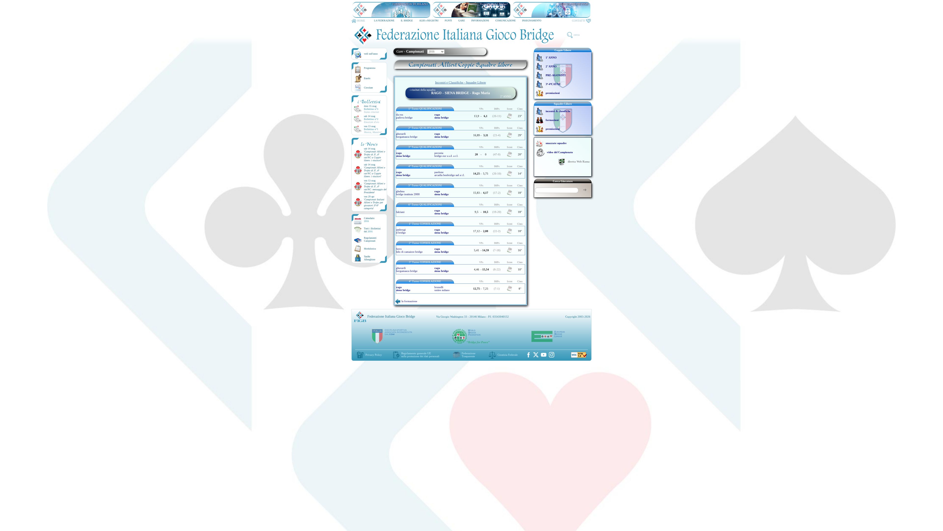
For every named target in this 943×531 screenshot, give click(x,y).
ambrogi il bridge (401, 231)
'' (374, 156)
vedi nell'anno (371, 53)
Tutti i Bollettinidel (372, 230)
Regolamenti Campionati (370, 239)
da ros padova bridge (404, 116)
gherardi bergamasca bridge (406, 135)
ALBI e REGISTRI (428, 20)
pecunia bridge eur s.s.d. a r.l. (446, 154)
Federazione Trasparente (468, 355)
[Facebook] (528, 355)
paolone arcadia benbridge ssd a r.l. (449, 174)
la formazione (409, 301)
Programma (369, 68)
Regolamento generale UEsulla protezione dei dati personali (420, 355)
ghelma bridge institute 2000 (408, 193)
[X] (536, 355)
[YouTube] (544, 355)
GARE (461, 20)
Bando (367, 78)
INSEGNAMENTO (531, 20)
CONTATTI (578, 20)
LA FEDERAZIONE (384, 20)
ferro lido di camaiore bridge (409, 250)
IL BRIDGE (407, 20)
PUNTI (448, 20)
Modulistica (370, 248)
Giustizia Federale (508, 354)
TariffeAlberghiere (369, 258)
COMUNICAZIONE (505, 20)
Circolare (368, 87)
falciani (400, 211)
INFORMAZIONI (480, 20)
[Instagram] (552, 355)
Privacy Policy (373, 354)
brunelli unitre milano (442, 289)
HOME (361, 20)
